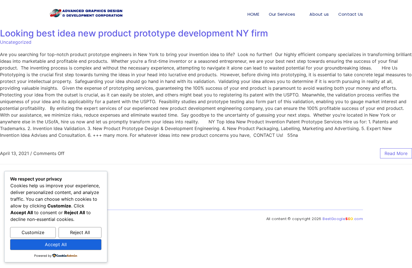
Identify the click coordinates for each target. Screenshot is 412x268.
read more (396, 153)
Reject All (80, 232)
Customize (33, 232)
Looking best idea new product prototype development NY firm (134, 33)
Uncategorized (15, 42)
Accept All (56, 244)
